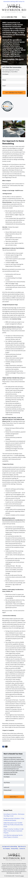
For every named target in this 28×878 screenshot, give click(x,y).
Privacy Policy (14, 848)
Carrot (22, 876)
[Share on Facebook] (3, 746)
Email (4, 86)
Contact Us (22, 848)
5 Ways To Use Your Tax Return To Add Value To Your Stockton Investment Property (13, 831)
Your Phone (7, 782)
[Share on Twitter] (6, 746)
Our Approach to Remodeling (9, 846)
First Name (5, 74)
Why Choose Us (22, 846)
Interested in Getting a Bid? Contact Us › (14, 1)
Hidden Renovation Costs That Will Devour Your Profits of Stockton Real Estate (13, 824)
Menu (24, 17)
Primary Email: (8, 790)
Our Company (6, 848)
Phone (4, 80)
